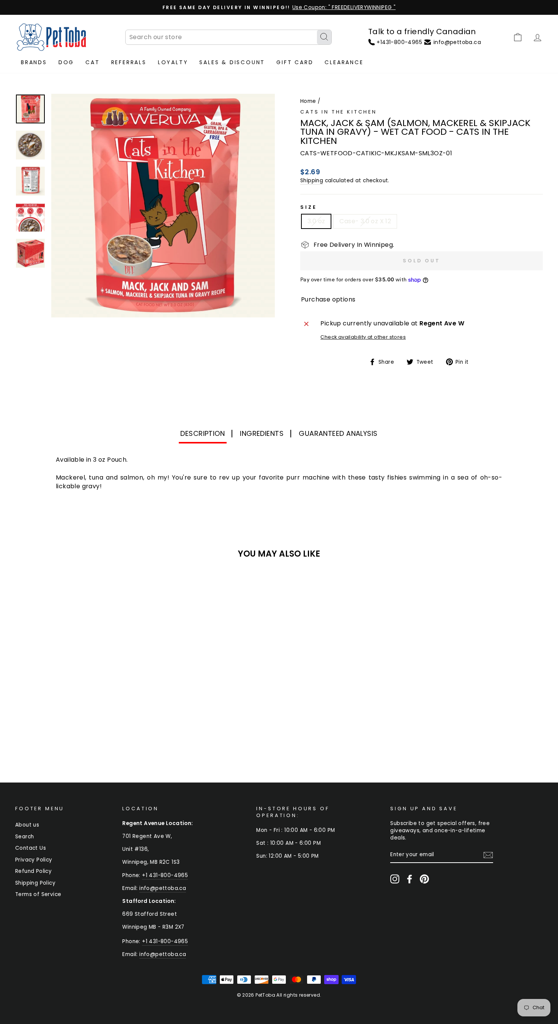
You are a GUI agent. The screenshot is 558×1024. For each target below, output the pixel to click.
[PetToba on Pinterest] (424, 879)
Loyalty (173, 62)
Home (308, 101)
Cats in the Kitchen (338, 112)
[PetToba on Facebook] (409, 879)
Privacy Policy (33, 859)
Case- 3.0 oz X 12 (365, 221)
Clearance (344, 62)
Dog (66, 62)
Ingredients (262, 433)
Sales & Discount (232, 62)
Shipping (311, 180)
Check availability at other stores (363, 337)
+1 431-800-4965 (165, 875)
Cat (92, 62)
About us (27, 824)
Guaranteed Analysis (338, 433)
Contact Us (30, 848)
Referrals (129, 62)
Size (308, 207)
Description (202, 433)
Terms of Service (38, 894)
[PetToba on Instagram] (394, 879)
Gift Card (294, 62)
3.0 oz (316, 221)
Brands (34, 62)
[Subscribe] (488, 855)
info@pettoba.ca (162, 888)
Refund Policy (33, 871)
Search (24, 836)
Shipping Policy (35, 883)
